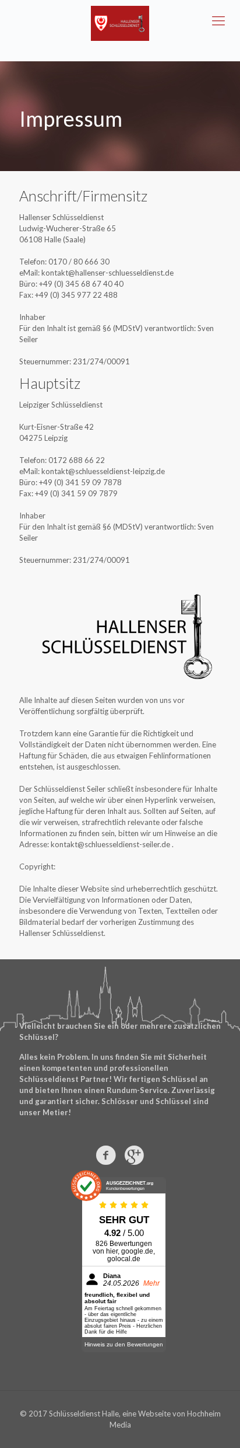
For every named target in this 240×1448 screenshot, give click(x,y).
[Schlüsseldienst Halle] (120, 23)
